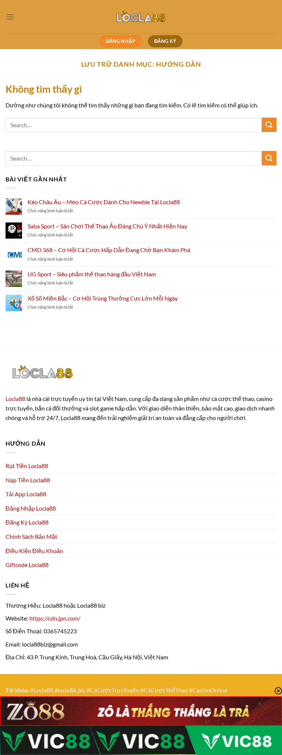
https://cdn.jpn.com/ (54, 618)
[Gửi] (269, 125)
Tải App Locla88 (26, 493)
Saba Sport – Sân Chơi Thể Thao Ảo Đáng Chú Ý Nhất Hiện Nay (107, 225)
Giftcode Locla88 (27, 564)
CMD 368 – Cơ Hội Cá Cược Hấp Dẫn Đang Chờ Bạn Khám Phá (109, 249)
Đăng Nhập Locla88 (31, 508)
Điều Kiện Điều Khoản (34, 550)
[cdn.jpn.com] (141, 16)
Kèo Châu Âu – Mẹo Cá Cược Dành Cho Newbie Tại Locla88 (104, 201)
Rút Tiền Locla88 (27, 465)
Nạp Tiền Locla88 (28, 479)
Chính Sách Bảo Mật (31, 536)
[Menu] (10, 17)
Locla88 (15, 398)
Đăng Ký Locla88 (27, 522)
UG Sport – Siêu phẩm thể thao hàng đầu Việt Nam (92, 273)
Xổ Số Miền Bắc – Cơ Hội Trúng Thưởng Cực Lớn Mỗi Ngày (103, 298)
